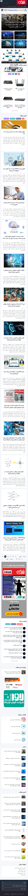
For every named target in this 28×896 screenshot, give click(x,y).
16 (2, 556)
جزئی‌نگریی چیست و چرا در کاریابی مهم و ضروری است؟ (14, 203)
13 (10, 556)
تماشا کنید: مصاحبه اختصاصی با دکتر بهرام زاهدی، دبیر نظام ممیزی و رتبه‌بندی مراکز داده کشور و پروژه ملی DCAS (12, 641)
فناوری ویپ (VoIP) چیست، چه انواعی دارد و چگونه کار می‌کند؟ (14, 170)
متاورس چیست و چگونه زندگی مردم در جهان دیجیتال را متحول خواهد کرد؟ (12, 785)
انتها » (7, 559)
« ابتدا (24, 556)
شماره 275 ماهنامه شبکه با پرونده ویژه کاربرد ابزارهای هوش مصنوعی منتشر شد (14, 406)
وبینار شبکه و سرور (17, 740)
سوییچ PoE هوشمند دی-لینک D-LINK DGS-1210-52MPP (8, 106)
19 (16, 559)
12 (12, 556)
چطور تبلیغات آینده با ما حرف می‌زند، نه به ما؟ (12, 850)
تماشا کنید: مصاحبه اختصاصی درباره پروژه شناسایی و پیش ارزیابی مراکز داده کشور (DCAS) (13, 649)
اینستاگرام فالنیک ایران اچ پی (15, 719)
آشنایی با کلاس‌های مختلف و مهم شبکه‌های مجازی (7, 37)
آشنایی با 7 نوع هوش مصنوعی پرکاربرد (15, 652)
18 (19, 559)
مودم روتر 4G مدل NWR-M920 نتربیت (19, 89)
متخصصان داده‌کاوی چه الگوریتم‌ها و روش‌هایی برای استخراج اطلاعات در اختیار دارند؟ (13, 657)
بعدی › (11, 559)
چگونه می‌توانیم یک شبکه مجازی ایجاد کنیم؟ (18, 62)
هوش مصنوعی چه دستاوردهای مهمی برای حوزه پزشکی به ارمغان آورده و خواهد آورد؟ (14, 439)
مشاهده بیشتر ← (14, 110)
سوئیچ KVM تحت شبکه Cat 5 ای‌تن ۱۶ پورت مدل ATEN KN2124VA (20, 106)
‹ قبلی (20, 556)
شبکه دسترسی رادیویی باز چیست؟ (7, 46)
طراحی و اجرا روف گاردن (20, 868)
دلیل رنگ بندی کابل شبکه (15, 844)
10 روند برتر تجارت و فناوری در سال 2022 (13, 758)
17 (21, 559)
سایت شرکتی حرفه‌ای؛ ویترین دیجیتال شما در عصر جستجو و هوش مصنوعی (11, 824)
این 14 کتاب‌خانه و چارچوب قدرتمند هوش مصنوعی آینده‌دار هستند (14, 305)
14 (7, 556)
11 (15, 556)
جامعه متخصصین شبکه (16, 733)
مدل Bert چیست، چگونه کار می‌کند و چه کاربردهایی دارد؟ (14, 373)
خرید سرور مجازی (22, 873)
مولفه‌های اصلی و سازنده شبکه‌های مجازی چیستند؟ (20, 46)
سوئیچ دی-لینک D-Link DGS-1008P (8, 89)
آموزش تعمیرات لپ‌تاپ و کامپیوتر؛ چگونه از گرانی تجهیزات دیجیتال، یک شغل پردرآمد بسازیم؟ (11, 837)
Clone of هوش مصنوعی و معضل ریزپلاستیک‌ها (11, 797)
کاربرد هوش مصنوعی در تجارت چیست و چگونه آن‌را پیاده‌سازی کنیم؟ (14, 339)
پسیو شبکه (23, 875)
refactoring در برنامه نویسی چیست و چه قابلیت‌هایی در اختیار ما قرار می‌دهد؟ (14, 539)
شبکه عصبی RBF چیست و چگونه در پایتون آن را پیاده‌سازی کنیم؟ (14, 506)
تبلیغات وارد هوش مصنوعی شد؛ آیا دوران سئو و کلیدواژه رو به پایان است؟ (20, 37)
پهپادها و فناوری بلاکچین (17, 645)
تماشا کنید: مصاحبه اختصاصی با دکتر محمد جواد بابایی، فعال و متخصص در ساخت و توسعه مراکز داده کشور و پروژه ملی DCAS (12, 636)
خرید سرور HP (22, 870)
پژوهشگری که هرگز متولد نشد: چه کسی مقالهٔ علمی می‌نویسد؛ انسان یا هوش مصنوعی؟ (14, 24)
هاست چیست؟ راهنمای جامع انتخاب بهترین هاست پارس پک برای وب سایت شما (14, 237)
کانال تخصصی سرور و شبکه (15, 726)
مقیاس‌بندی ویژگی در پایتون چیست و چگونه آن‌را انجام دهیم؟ (14, 473)
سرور (6, 894)
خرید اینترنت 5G (22, 871)
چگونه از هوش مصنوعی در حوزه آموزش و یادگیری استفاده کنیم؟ (14, 271)
